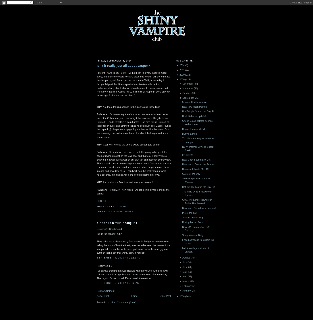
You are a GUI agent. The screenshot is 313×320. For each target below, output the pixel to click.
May (184, 271)
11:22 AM (121, 207)
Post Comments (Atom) (123, 302)
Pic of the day (189, 213)
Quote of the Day (191, 174)
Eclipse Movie (115, 211)
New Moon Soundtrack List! (196, 159)
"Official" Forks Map (192, 217)
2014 (182, 65)
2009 (182, 79)
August (186, 257)
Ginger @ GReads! (107, 229)
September (188, 98)
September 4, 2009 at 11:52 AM (119, 257)
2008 (182, 296)
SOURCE (102, 201)
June (184, 267)
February (187, 286)
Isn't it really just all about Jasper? (123, 65)
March (185, 281)
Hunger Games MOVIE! (194, 129)
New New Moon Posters (194, 106)
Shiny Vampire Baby (193, 235)
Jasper (129, 211)
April (184, 276)
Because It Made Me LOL (195, 169)
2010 (182, 74)
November (187, 88)
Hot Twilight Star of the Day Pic (198, 111)
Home (134, 296)
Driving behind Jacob (193, 222)
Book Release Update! (194, 116)
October (186, 93)
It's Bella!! (187, 155)
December (187, 83)
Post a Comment (105, 291)
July (184, 262)
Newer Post (103, 296)
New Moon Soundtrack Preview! (199, 208)
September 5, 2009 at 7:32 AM (118, 283)
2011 (182, 70)
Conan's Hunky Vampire (194, 102)
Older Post (165, 296)
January (186, 290)
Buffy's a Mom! (190, 133)
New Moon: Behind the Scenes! (198, 164)
